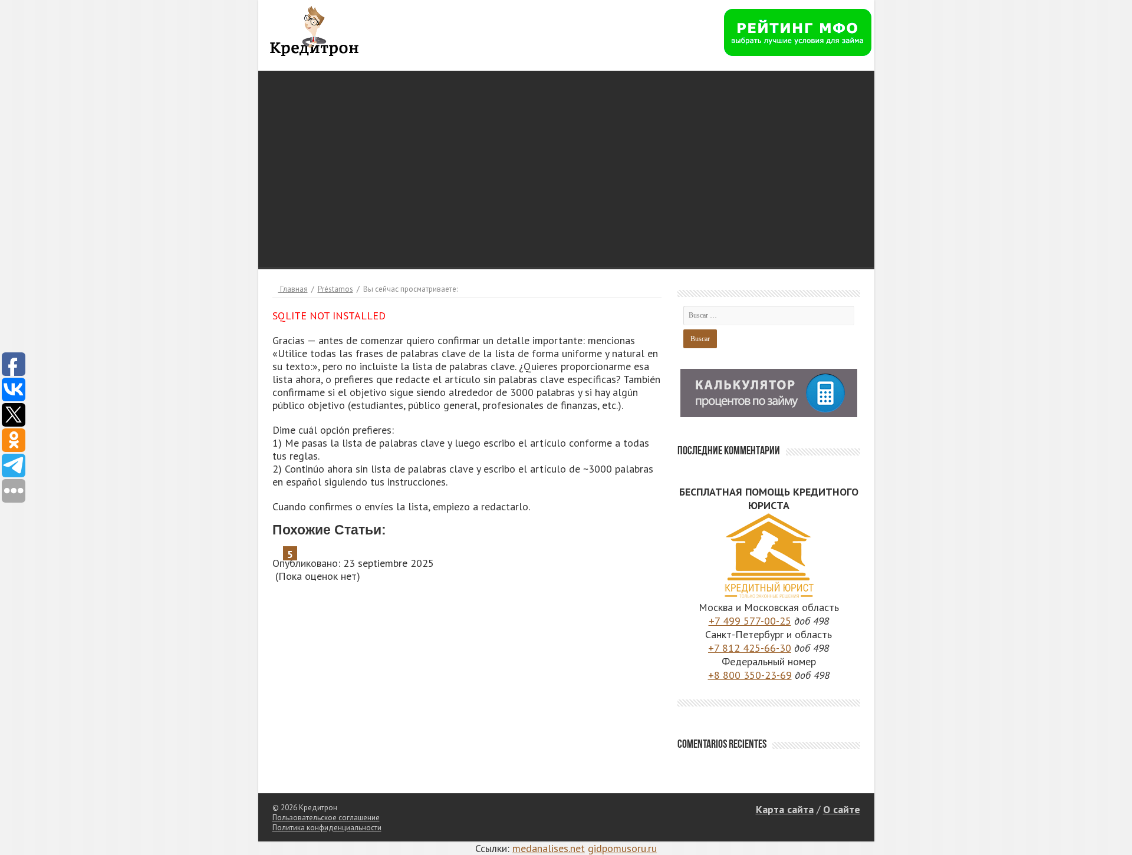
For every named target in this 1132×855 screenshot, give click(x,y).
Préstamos (335, 289)
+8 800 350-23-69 (750, 675)
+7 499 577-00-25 (750, 621)
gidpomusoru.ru (622, 848)
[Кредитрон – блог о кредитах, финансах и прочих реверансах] (314, 29)
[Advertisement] (566, 153)
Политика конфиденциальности (326, 828)
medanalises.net (548, 848)
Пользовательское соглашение (326, 818)
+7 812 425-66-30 (749, 648)
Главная (293, 289)
